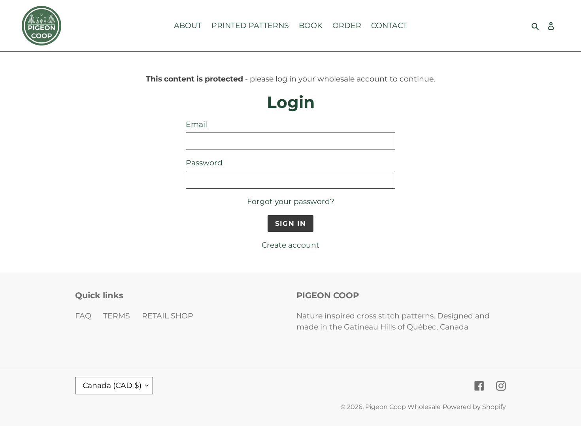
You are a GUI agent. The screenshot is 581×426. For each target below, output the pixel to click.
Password (204, 162)
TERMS (116, 315)
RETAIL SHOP (167, 315)
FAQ (83, 315)
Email (196, 124)
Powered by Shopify (474, 407)
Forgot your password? (290, 201)
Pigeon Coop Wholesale (403, 407)
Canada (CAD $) (112, 385)
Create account (290, 245)
